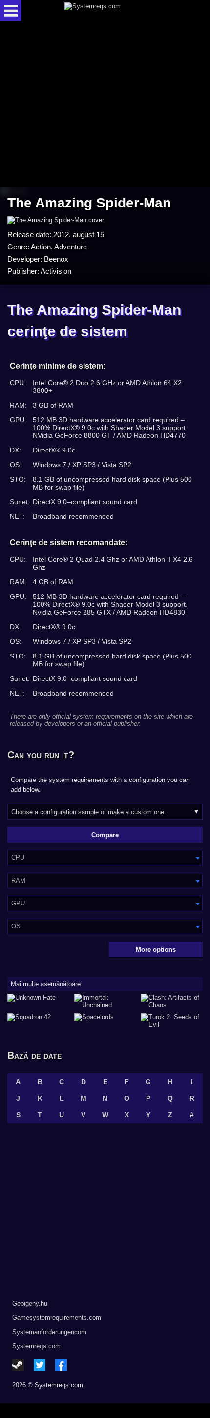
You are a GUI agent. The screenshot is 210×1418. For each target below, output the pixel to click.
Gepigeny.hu (29, 1303)
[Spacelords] (105, 1020)
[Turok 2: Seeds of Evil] (172, 1020)
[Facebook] (61, 1365)
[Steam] (18, 1365)
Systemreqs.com (36, 1346)
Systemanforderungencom (49, 1332)
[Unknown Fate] (38, 1001)
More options (156, 949)
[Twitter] (39, 1365)
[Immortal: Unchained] (105, 1001)
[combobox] (105, 857)
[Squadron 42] (38, 1020)
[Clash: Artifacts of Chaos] (172, 1001)
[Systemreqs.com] (113, 10)
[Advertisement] (105, 105)
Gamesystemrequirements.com (56, 1317)
